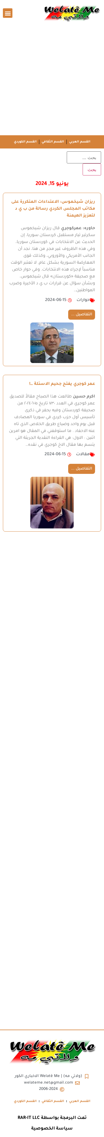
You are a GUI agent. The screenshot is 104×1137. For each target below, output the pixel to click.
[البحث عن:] (84, 157)
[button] (7, 13)
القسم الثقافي (53, 142)
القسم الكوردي (25, 142)
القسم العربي (79, 142)
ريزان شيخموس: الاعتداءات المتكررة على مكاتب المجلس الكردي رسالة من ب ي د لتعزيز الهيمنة (53, 209)
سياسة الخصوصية (52, 1128)
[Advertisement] (52, 80)
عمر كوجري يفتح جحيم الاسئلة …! (62, 384)
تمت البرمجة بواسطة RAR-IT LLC (52, 1118)
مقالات (83, 454)
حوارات (83, 300)
